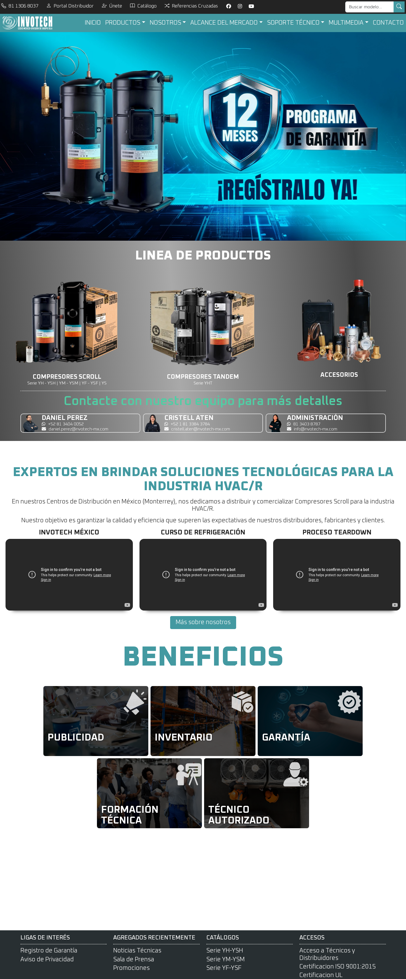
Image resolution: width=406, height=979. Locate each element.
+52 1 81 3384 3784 (190, 424)
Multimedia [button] (346, 23)
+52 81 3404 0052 (66, 424)
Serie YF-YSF (223, 968)
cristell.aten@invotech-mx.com (200, 429)
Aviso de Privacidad (47, 960)
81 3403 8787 (306, 424)
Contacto (388, 23)
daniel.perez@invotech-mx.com (78, 429)
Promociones (131, 968)
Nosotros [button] (165, 23)
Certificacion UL (320, 975)
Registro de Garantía (48, 951)
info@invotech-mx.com (315, 429)
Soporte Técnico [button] (293, 23)
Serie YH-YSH (224, 951)
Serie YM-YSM (225, 960)
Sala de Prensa (133, 960)
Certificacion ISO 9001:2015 (337, 967)
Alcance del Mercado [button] (224, 23)
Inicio (93, 23)
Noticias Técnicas (137, 951)
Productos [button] (122, 23)
